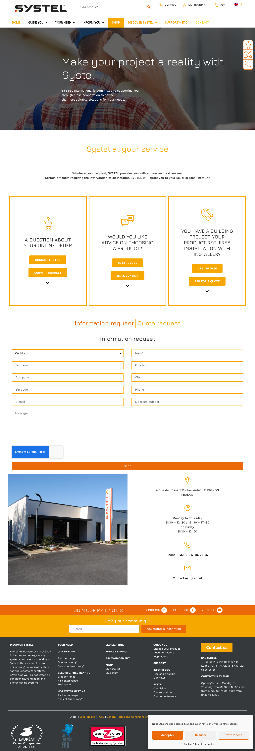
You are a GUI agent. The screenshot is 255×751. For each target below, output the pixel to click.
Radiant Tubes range (70, 699)
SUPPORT (159, 663)
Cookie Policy (191, 744)
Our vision (159, 688)
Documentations (163, 652)
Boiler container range (71, 666)
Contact (170, 4)
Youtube (209, 610)
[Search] (149, 7)
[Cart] (219, 5)
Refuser (200, 735)
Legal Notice (87, 716)
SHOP (109, 665)
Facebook (181, 610)
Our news (159, 677)
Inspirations (160, 656)
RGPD (100, 716)
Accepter (167, 735)
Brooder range (67, 658)
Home (16, 22)
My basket (112, 672)
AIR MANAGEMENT (118, 658)
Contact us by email (187, 578)
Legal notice (208, 744)
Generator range (68, 662)
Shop (116, 22)
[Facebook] (193, 610)
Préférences (233, 735)
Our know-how (162, 692)
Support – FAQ (176, 22)
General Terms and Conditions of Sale (130, 716)
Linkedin (153, 610)
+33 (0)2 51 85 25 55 (193, 555)
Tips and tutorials (164, 673)
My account (196, 5)
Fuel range (64, 684)
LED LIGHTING (115, 644)
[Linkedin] (164, 610)
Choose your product (166, 648)
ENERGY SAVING (116, 651)
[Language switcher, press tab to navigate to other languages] (238, 4)
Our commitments (164, 696)
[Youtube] (220, 610)
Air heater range (68, 680)
